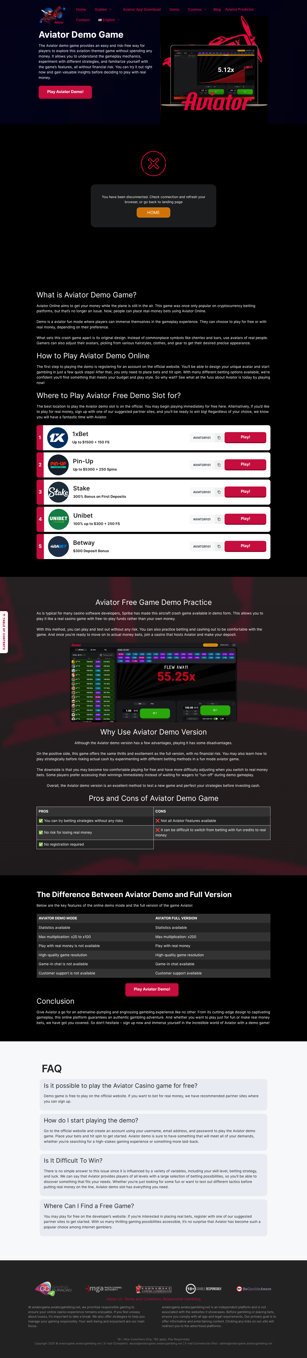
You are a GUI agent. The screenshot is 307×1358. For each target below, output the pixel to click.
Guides (101, 9)
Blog (217, 9)
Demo (174, 9)
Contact (83, 20)
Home (81, 9)
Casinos (195, 9)
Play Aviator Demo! (65, 91)
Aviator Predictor (239, 9)
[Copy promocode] (219, 437)
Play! (245, 437)
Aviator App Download (142, 9)
